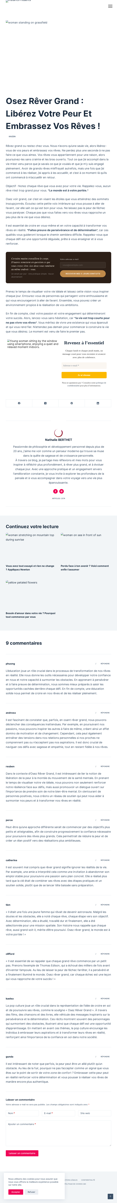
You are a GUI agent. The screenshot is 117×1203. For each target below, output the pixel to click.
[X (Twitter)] (45, 403)
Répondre (105, 664)
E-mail (48, 1113)
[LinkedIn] (98, 403)
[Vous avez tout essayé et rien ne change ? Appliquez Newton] (31, 547)
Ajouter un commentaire (22, 1124)
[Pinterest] (72, 403)
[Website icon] (61, 491)
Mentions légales (69, 1180)
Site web (85, 1113)
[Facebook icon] (55, 491)
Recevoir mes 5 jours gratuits (83, 274)
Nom (11, 1113)
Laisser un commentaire (22, 1153)
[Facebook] (19, 403)
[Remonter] (110, 1196)
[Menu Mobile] (110, 7)
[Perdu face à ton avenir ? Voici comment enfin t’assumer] (86, 547)
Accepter (15, 1192)
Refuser (31, 1192)
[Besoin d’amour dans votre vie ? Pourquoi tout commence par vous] (31, 594)
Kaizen (12, 136)
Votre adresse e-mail (69, 259)
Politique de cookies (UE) (75, 1184)
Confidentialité (88, 1180)
